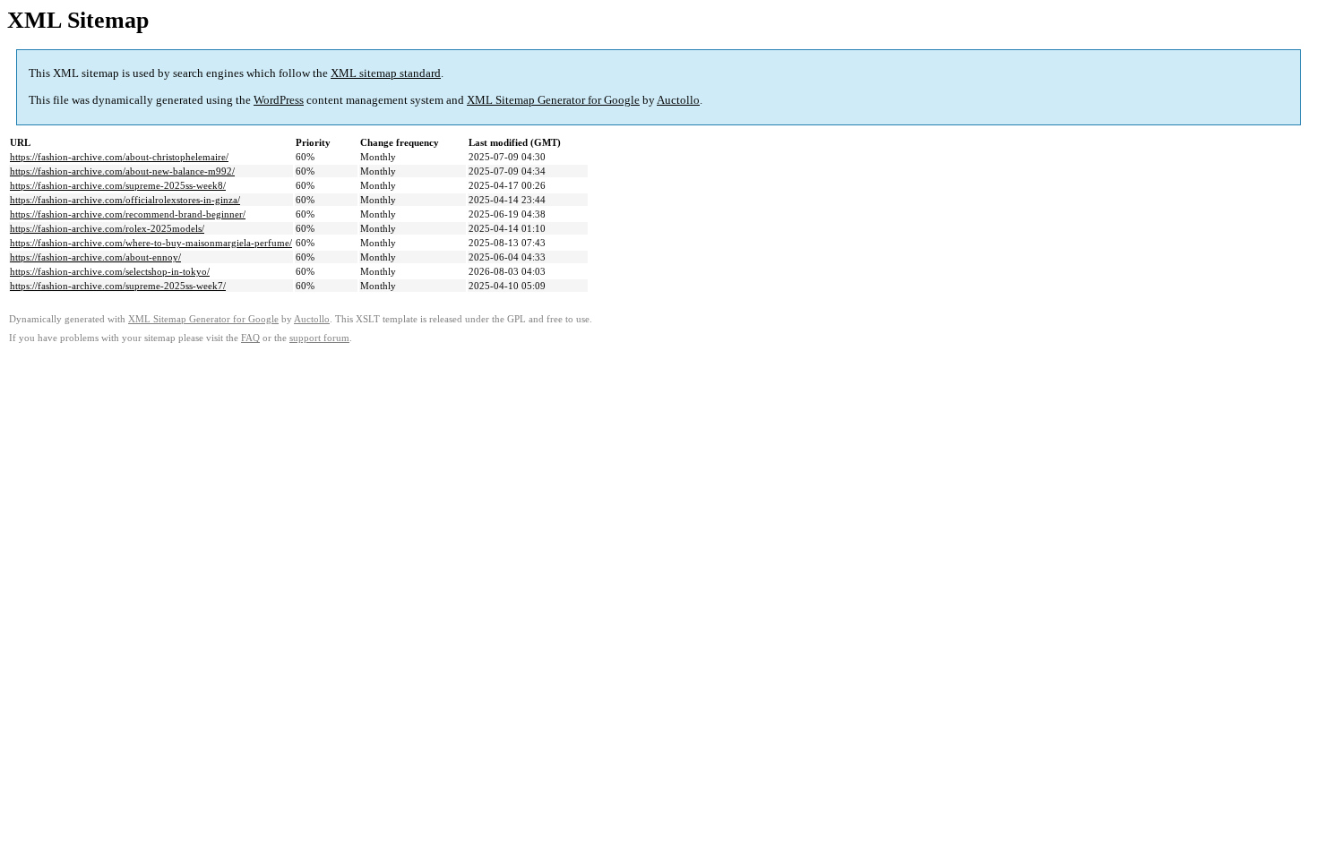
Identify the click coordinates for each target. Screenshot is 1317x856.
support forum (319, 338)
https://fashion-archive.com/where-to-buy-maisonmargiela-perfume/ (151, 242)
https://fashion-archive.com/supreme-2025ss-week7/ (118, 285)
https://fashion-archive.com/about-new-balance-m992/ (122, 171)
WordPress (279, 100)
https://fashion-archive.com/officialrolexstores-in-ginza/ (125, 199)
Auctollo (678, 100)
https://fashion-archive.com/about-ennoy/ (95, 257)
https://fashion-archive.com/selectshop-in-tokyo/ (110, 271)
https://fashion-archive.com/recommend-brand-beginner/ (127, 214)
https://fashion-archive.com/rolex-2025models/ (107, 228)
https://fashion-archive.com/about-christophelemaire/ (119, 156)
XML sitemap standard (386, 73)
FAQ (250, 338)
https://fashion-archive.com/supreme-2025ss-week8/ (118, 185)
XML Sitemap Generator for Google (553, 100)
